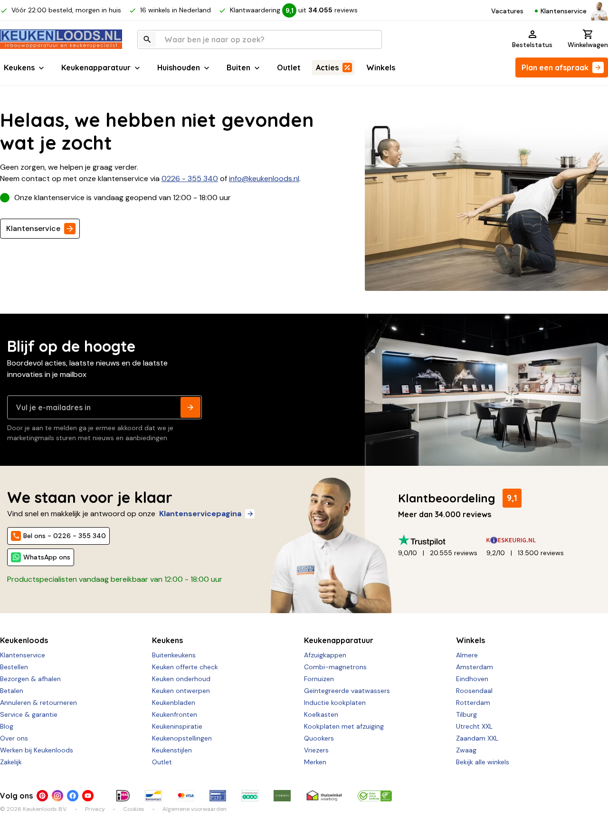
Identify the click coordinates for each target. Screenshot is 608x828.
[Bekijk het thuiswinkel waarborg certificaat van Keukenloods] (324, 795)
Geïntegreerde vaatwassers (347, 690)
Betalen (11, 690)
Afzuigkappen (325, 655)
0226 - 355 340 (190, 178)
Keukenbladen (173, 702)
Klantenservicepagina (200, 514)
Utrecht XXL (474, 726)
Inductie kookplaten (335, 702)
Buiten (238, 67)
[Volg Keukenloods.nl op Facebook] (72, 795)
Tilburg (466, 714)
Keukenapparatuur (96, 67)
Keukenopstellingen (182, 738)
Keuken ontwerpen (181, 690)
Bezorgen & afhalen (30, 678)
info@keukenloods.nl (264, 178)
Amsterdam (474, 667)
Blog (6, 726)
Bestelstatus (532, 44)
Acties (327, 67)
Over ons (14, 738)
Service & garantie (28, 714)
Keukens (19, 67)
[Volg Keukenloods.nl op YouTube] (88, 795)
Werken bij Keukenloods (36, 750)
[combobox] (259, 39)
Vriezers (316, 750)
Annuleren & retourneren (38, 702)
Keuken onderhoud (181, 678)
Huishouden (178, 67)
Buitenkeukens (174, 655)
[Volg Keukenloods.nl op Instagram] (57, 795)
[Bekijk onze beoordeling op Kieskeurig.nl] (530, 540)
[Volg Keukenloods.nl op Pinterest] (42, 795)
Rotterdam (473, 702)
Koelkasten (321, 714)
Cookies (133, 809)
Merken (315, 762)
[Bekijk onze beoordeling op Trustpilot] (442, 540)
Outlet (289, 67)
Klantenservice (564, 11)
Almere (467, 655)
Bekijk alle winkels (482, 762)
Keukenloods (24, 640)
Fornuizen (319, 678)
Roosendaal (474, 690)
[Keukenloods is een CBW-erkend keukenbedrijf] (375, 795)
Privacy (95, 809)
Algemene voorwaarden (194, 809)
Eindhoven (472, 678)
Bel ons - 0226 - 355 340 (64, 535)
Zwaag (466, 750)
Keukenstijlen (172, 750)
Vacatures (507, 11)
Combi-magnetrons (335, 667)
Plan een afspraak (555, 67)
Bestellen (14, 667)
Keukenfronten (174, 714)
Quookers (319, 738)
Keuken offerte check (185, 667)
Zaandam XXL (477, 738)
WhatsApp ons (46, 557)
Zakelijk (11, 762)
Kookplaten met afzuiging (344, 726)
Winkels (380, 67)
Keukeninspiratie (177, 726)
